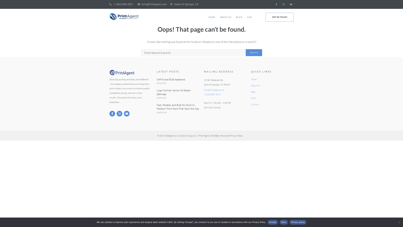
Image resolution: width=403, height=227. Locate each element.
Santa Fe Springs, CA (186, 4)
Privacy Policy (236, 135)
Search (254, 52)
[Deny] (399, 222)
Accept (272, 222)
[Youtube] (291, 4)
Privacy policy (298, 222)
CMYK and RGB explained (171, 79)
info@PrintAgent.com (154, 4)
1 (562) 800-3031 (123, 4)
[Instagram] (283, 4)
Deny (283, 222)
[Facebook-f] (276, 4)
